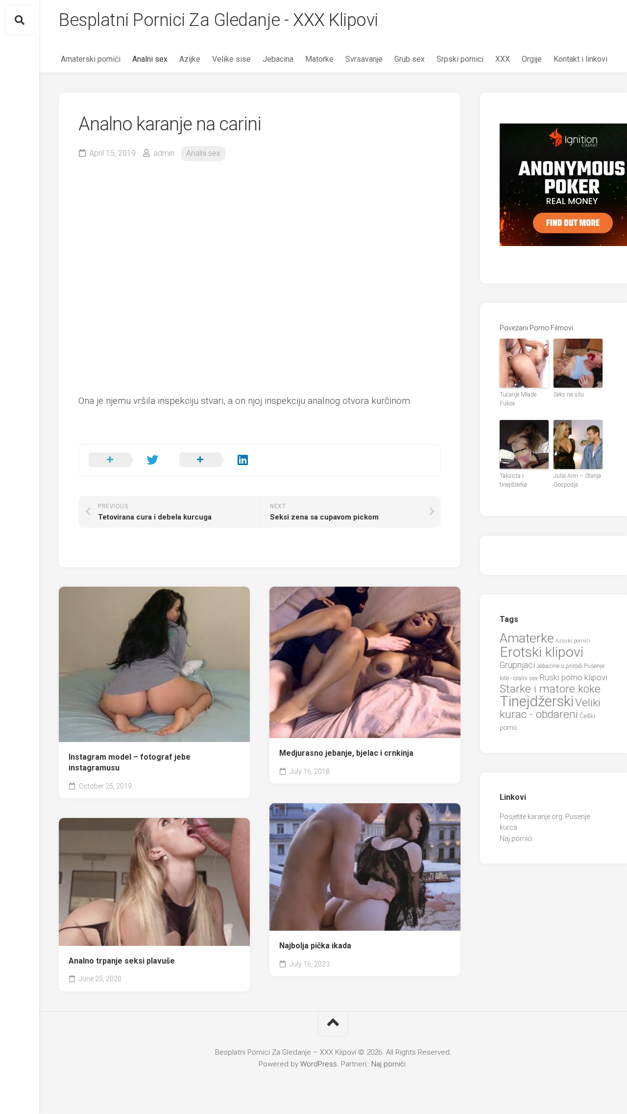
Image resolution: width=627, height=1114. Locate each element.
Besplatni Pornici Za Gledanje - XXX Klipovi (218, 20)
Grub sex (409, 59)
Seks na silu (569, 394)
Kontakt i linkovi (580, 59)
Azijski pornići (572, 641)
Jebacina (278, 59)
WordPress (318, 1064)
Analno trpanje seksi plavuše (122, 960)
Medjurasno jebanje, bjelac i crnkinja (346, 753)
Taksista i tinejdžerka (513, 480)
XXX (502, 59)
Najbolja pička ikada (315, 945)
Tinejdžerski (537, 701)
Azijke (189, 59)
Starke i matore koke (550, 688)
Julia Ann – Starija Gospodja (577, 480)
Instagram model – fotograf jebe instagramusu (130, 762)
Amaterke (527, 637)
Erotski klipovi (541, 652)
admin (163, 153)
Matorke (319, 59)
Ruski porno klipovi (573, 677)
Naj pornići (516, 838)
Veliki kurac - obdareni (550, 708)
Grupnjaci (517, 665)
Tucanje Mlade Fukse (518, 399)
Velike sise (231, 59)
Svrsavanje (364, 59)
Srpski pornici (459, 59)
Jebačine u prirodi (559, 666)
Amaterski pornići (91, 59)
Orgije (532, 59)
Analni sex (150, 59)
